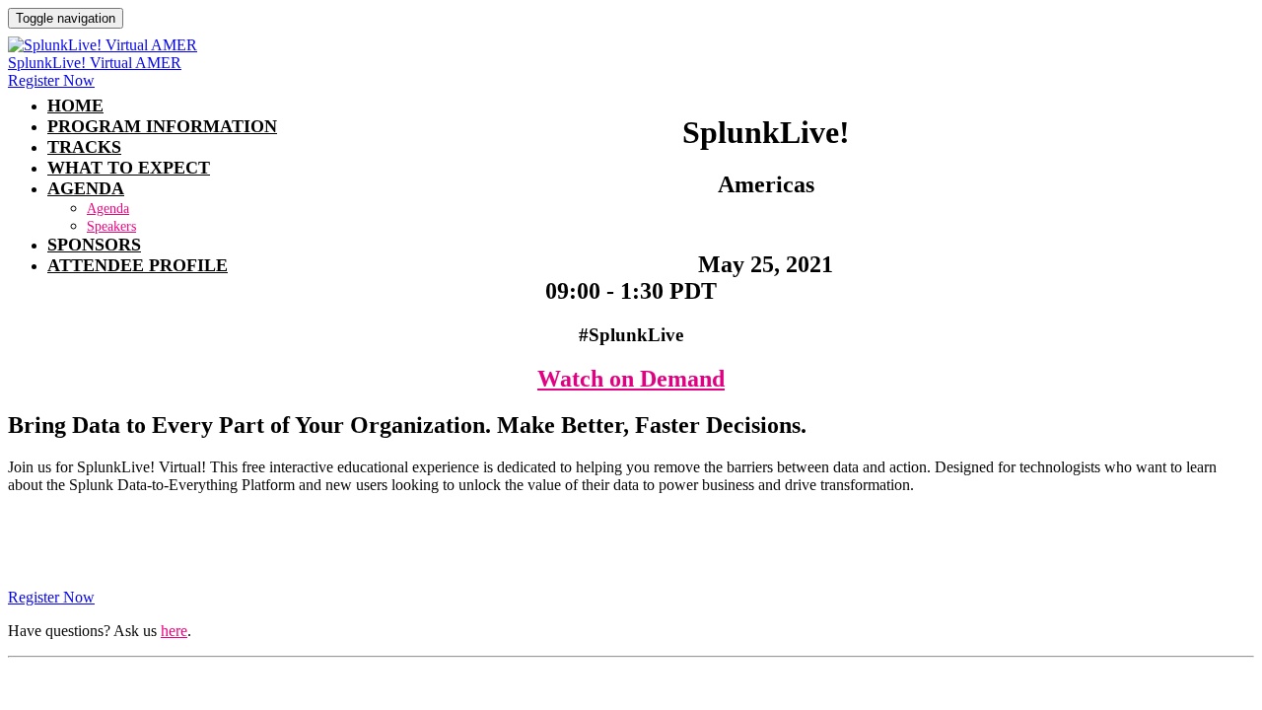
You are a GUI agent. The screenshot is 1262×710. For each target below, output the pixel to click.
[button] (51, 80)
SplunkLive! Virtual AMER (94, 62)
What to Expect (128, 168)
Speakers (111, 226)
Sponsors (94, 244)
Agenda (85, 188)
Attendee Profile (137, 265)
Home (75, 105)
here (174, 630)
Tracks (84, 147)
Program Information (162, 126)
